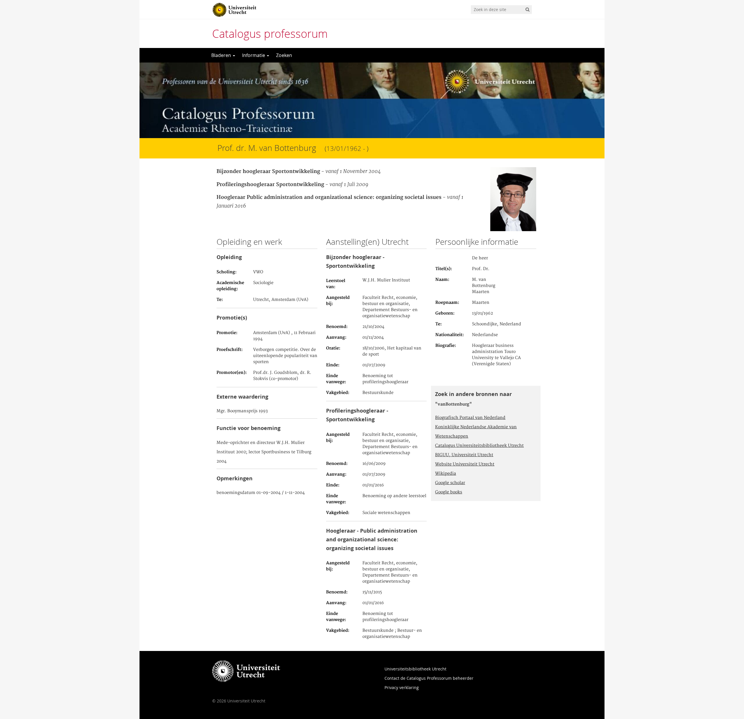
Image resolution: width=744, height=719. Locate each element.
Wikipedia (445, 473)
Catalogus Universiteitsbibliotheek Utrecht (479, 445)
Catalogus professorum (270, 33)
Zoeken (284, 55)
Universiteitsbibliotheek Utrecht (415, 669)
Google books (448, 492)
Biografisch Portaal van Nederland (470, 417)
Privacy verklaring (401, 687)
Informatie (254, 55)
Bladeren (221, 55)
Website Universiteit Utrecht (464, 464)
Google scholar (450, 483)
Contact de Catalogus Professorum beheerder (428, 678)
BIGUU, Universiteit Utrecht (464, 455)
